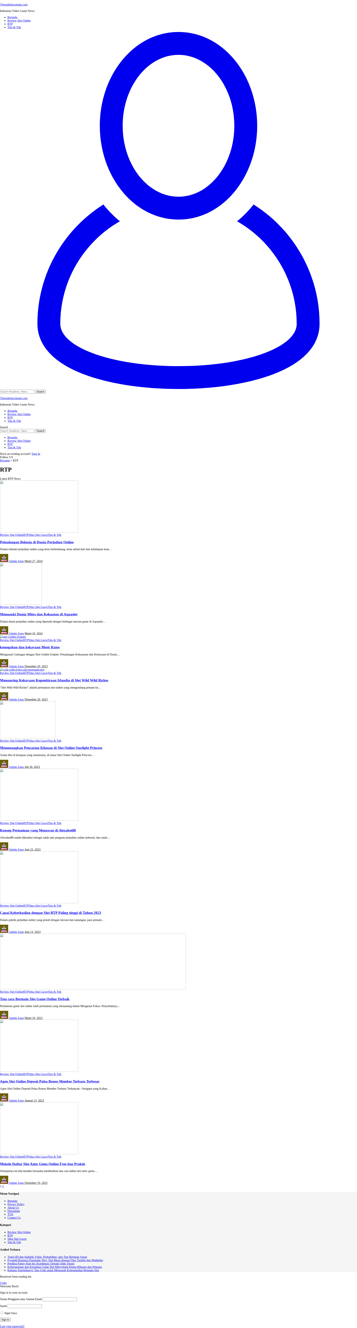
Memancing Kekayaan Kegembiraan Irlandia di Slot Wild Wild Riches (54, 680)
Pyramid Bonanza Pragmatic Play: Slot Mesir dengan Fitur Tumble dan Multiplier (55, 1260)
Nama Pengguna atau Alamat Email (21, 1299)
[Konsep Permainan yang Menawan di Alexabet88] (39, 819)
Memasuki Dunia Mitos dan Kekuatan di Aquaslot (38, 614)
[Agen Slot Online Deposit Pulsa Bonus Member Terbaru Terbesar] (39, 1070)
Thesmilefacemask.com (14, 4)
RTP (26, 534)
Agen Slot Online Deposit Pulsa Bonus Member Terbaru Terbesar (49, 1081)
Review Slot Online (11, 534)
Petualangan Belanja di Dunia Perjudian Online (37, 542)
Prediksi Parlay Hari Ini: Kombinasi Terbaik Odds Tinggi (40, 1263)
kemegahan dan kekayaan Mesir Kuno (30, 647)
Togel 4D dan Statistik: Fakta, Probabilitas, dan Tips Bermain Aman (47, 1256)
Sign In (36, 453)
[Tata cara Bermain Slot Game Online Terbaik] (93, 988)
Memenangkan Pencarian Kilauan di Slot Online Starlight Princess (51, 748)
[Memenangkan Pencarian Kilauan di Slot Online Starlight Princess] (28, 737)
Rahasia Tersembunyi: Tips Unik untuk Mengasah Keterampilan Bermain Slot (53, 1270)
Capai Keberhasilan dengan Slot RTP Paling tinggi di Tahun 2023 (50, 913)
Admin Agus (16, 561)
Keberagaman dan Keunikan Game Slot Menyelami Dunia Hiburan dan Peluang (54, 1266)
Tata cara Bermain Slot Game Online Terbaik (35, 999)
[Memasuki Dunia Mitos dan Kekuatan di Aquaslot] (21, 603)
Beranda (5, 460)
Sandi (3, 1306)
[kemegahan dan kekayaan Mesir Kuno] (13, 636)
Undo (3, 1282)
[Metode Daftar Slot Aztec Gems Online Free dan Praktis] (39, 1153)
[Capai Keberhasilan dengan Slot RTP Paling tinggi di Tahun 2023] (39, 902)
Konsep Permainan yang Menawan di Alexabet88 (38, 830)
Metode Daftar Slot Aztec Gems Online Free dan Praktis (42, 1164)
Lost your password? (12, 1326)
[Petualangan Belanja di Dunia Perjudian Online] (39, 531)
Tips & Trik (54, 534)
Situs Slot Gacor (38, 534)
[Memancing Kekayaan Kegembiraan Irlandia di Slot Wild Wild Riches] (22, 669)
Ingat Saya (10, 1313)
